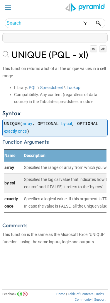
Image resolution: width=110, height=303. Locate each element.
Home (60, 294)
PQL (33, 87)
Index (100, 294)
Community (83, 300)
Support (100, 300)
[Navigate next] (102, 48)
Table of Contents (81, 294)
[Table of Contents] (103, 36)
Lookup (73, 87)
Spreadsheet (51, 87)
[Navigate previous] (93, 48)
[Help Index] (107, 36)
